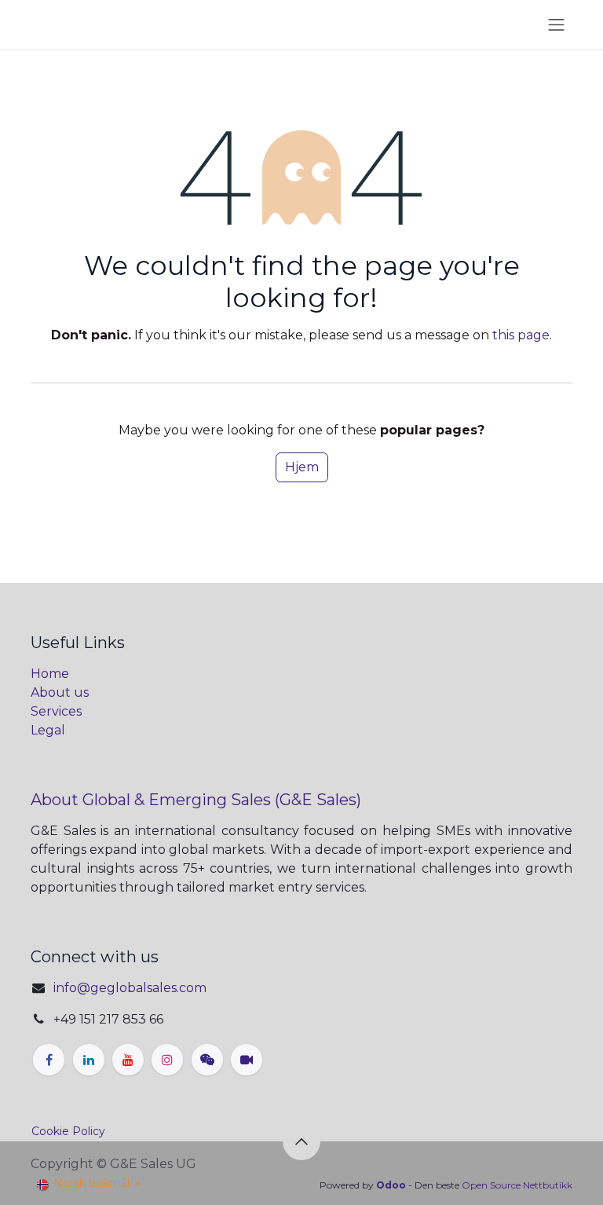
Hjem (302, 467)
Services (56, 711)
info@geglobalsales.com (129, 987)
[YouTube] (128, 1059)
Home (50, 673)
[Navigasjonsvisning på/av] (556, 24)
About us (60, 692)
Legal (48, 730)
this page (521, 335)
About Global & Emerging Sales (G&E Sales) (196, 799)
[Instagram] (167, 1059)
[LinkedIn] (88, 1059)
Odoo (392, 1185)
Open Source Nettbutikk (517, 1185)
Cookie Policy (68, 1131)
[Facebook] (48, 1059)
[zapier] (207, 1059)
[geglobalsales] (246, 1059)
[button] (301, 1141)
